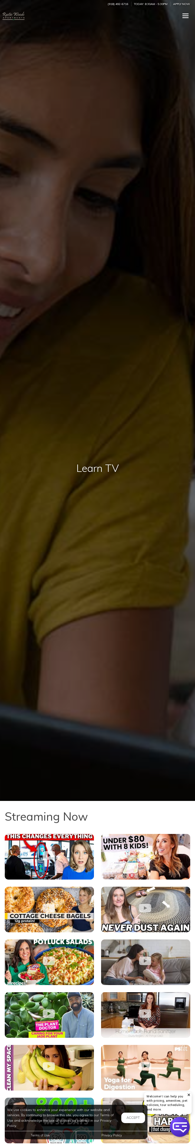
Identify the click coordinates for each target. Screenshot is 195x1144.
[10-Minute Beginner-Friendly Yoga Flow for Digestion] (145, 1068)
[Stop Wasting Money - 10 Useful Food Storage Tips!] (49, 1068)
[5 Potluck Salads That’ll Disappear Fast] (49, 962)
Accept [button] (133, 1117)
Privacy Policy (112, 1135)
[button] (180, 1127)
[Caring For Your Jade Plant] (49, 1015)
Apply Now (181, 4)
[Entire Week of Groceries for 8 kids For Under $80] (145, 857)
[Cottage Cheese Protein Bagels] (49, 909)
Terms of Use (40, 1135)
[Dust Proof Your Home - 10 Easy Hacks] (145, 909)
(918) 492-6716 (118, 4)
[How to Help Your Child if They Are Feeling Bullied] (145, 962)
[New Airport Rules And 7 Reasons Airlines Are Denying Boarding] (49, 857)
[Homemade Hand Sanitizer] (145, 1015)
